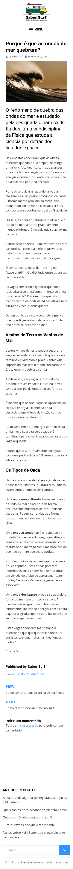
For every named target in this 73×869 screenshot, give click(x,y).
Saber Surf (62, 862)
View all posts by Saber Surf (25, 674)
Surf (18, 651)
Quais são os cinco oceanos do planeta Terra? (35, 810)
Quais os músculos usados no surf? (27, 817)
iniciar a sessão (27, 725)
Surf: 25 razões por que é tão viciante (29, 825)
